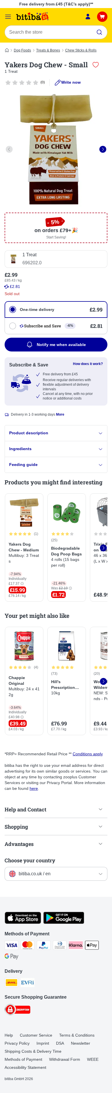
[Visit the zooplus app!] (23, 922)
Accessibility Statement (25, 1067)
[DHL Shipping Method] (11, 983)
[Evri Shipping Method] (27, 983)
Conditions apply (88, 754)
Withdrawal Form (64, 1059)
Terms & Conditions (76, 1035)
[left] (9, 149)
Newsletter (80, 1043)
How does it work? (88, 364)
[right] (102, 149)
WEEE (93, 1059)
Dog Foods (22, 50)
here (34, 788)
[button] (22, 583)
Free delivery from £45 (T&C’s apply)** (56, 4)
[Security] (17, 1010)
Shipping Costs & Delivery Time (33, 1051)
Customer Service (36, 1035)
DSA (60, 1043)
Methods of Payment (23, 1059)
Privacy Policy (17, 1043)
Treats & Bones (48, 50)
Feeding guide (23, 464)
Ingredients (20, 448)
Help (9, 1035)
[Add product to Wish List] (95, 65)
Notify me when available (61, 344)
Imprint (42, 1043)
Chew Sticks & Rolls (80, 50)
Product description (28, 433)
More (60, 414)
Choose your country (30, 860)
